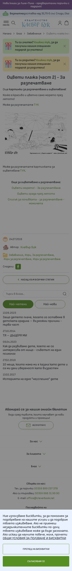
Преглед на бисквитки (36, 549)
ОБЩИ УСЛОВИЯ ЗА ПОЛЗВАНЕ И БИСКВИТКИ (34, 538)
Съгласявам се (36, 561)
